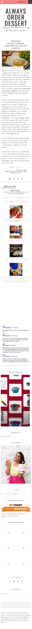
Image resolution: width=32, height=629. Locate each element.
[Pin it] (22, 179)
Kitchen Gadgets (6, 436)
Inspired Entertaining (11, 171)
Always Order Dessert (16, 17)
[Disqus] (16, 303)
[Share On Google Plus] (18, 179)
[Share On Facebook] (13, 179)
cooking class (19, 71)
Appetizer (19, 170)
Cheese (25, 170)
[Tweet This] (9, 179)
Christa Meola (24, 614)
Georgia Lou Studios (5, 614)
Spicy (19, 172)
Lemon (21, 171)
